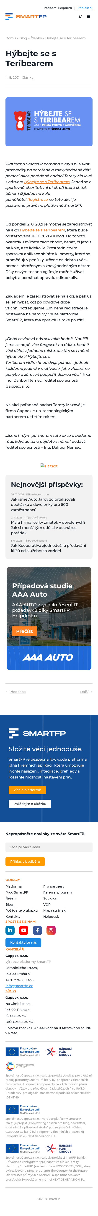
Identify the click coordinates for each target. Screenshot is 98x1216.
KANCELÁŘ (14, 949)
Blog (23, 38)
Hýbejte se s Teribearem (47, 182)
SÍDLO (10, 991)
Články (36, 38)
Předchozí (18, 692)
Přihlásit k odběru (25, 861)
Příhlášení (85, 8)
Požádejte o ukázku (29, 804)
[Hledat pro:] (80, 16)
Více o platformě (27, 790)
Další (84, 692)
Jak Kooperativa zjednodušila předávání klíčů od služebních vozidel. (48, 548)
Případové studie (37, 494)
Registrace (37, 199)
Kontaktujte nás (23, 942)
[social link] (10, 930)
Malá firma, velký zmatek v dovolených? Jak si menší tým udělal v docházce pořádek (48, 527)
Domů (10, 38)
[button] (89, 17)
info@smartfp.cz (19, 986)
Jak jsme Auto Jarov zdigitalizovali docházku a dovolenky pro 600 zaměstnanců (43, 504)
